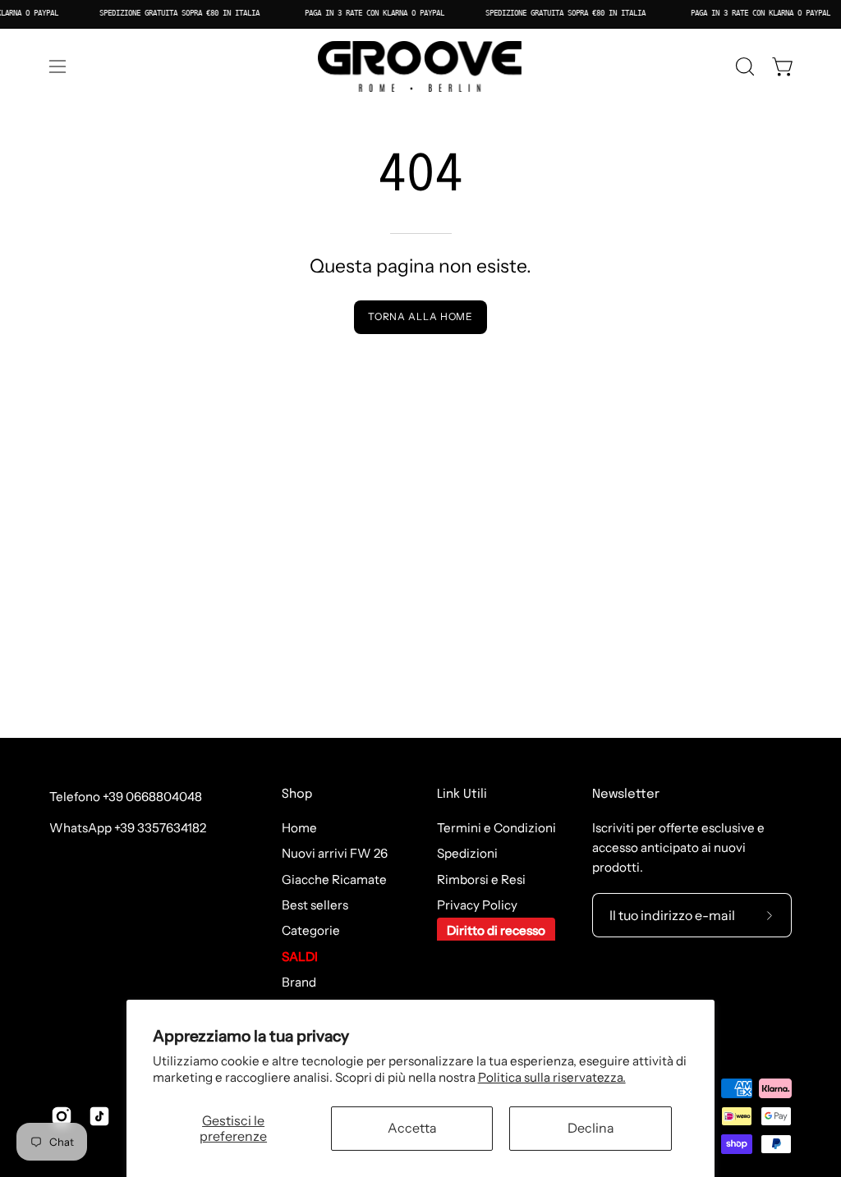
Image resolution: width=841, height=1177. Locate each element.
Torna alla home (421, 316)
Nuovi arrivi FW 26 (335, 854)
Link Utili (462, 794)
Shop (297, 794)
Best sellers (315, 905)
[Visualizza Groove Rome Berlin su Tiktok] (99, 1116)
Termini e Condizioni (496, 828)
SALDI (300, 956)
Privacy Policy (477, 905)
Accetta (412, 1128)
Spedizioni (467, 854)
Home (299, 828)
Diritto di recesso (496, 931)
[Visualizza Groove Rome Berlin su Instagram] (61, 1116)
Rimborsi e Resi (481, 879)
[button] (743, 66)
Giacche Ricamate (334, 879)
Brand (299, 982)
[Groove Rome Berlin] (420, 66)
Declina (591, 1128)
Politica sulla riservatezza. (552, 1077)
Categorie (311, 931)
